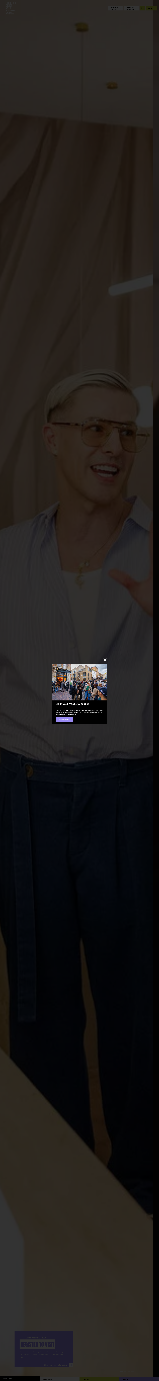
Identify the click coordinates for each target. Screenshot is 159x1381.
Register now (64, 720)
